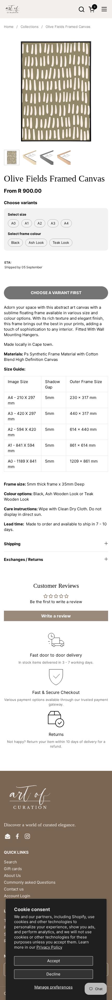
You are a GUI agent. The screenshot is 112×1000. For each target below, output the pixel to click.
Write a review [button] (56, 616)
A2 (40, 223)
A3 (53, 223)
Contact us (14, 889)
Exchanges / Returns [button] (23, 559)
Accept (53, 960)
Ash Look (36, 242)
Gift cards (13, 868)
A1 (27, 223)
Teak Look (61, 242)
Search (10, 861)
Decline (53, 974)
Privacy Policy (49, 947)
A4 (66, 223)
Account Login (17, 895)
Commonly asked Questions (29, 882)
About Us (12, 875)
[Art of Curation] (12, 9)
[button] (81, 9)
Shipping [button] (12, 543)
